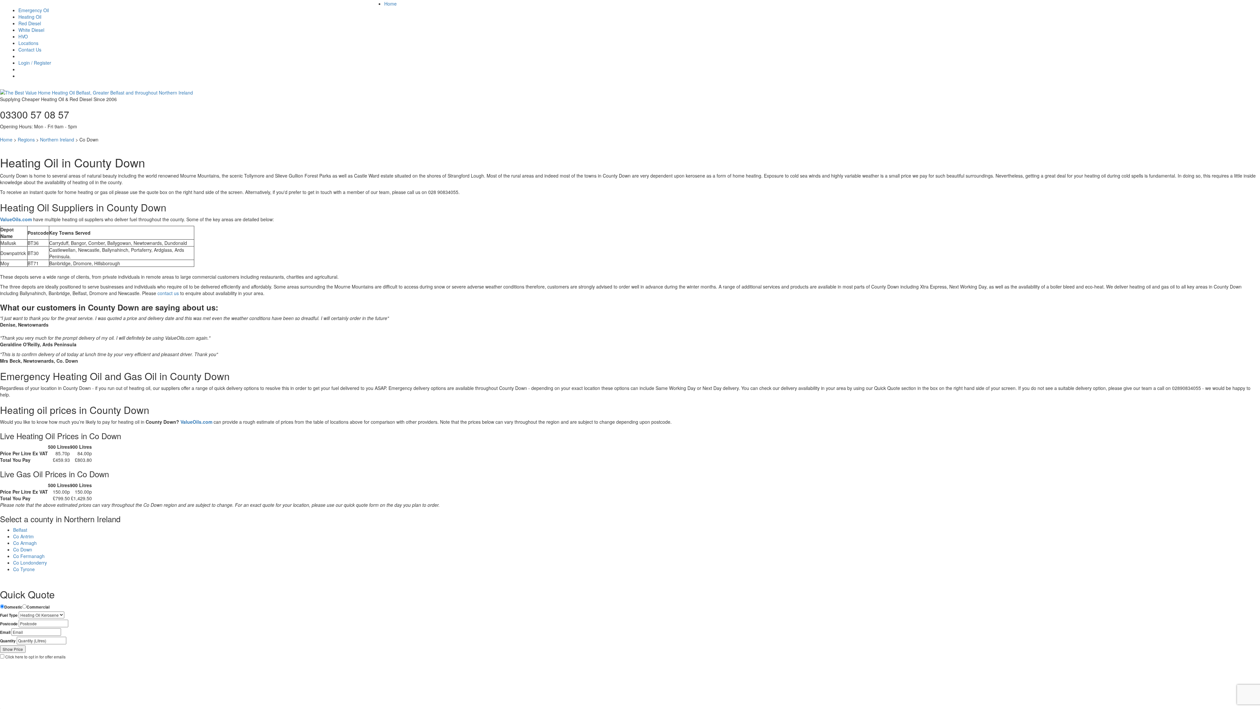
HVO (23, 36)
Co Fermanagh (29, 556)
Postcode (9, 624)
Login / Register (34, 62)
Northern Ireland (57, 139)
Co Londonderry (30, 562)
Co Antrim (23, 536)
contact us (168, 293)
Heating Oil (29, 16)
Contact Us (29, 49)
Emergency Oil (33, 10)
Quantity (8, 641)
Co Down (22, 549)
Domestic (13, 607)
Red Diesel (29, 23)
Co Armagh (25, 543)
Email (5, 632)
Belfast (20, 529)
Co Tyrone (24, 569)
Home (390, 3)
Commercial (38, 607)
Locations (28, 43)
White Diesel (31, 30)
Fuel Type (9, 615)
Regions (26, 139)
